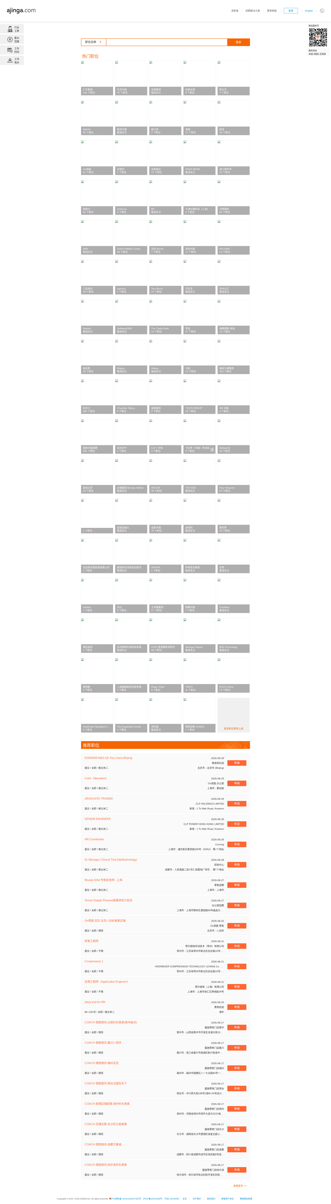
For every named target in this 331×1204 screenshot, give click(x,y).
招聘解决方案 (252, 10)
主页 (185, 1199)
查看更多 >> (240, 1185)
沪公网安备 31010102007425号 (126, 1199)
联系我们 (211, 1199)
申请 (237, 762)
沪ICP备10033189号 (153, 1199)
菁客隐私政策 (246, 1199)
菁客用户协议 (227, 1199)
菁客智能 (272, 10)
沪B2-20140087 (171, 1199)
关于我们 (197, 1199)
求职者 (234, 10)
